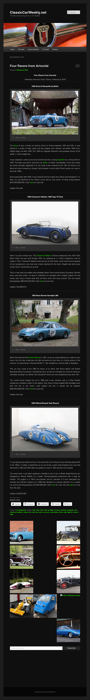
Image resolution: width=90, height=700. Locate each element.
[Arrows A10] (21, 582)
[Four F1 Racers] (21, 606)
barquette (60, 159)
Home (12, 49)
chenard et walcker (16, 512)
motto (40, 512)
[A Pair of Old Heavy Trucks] (70, 595)
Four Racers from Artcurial (29, 66)
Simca (15, 145)
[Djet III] (68, 631)
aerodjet (51, 510)
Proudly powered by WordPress (45, 692)
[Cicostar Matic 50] (45, 606)
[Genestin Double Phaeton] (68, 582)
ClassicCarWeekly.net (28, 12)
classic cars (27, 512)
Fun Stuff (45, 49)
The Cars (21, 49)
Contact (55, 49)
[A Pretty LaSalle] (21, 557)
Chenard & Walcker (43, 255)
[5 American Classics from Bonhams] (68, 533)
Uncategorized (21, 510)
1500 (33, 510)
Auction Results (33, 49)
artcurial (57, 510)
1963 (45, 510)
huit (33, 512)
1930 (37, 510)
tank (65, 512)
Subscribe (71, 648)
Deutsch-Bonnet (34, 357)
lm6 (36, 512)
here (31, 182)
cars (75, 510)
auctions (63, 510)
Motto (45, 162)
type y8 (69, 512)
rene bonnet (54, 512)
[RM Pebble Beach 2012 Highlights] (68, 557)
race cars (46, 512)
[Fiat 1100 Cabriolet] (21, 533)
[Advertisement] (45, 669)
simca (61, 512)
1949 (41, 510)
